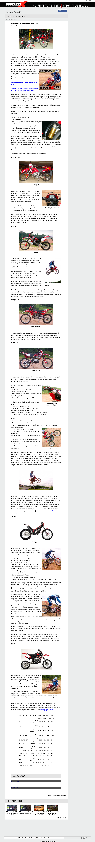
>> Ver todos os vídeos (60, 817)
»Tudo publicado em (57, 795)
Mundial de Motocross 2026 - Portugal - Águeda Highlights (39, 813)
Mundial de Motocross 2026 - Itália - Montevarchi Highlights (52, 813)
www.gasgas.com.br (46, 710)
